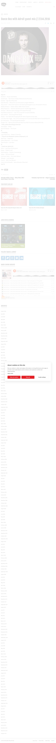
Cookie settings (42, 377)
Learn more (10, 373)
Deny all (28, 377)
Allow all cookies (14, 377)
